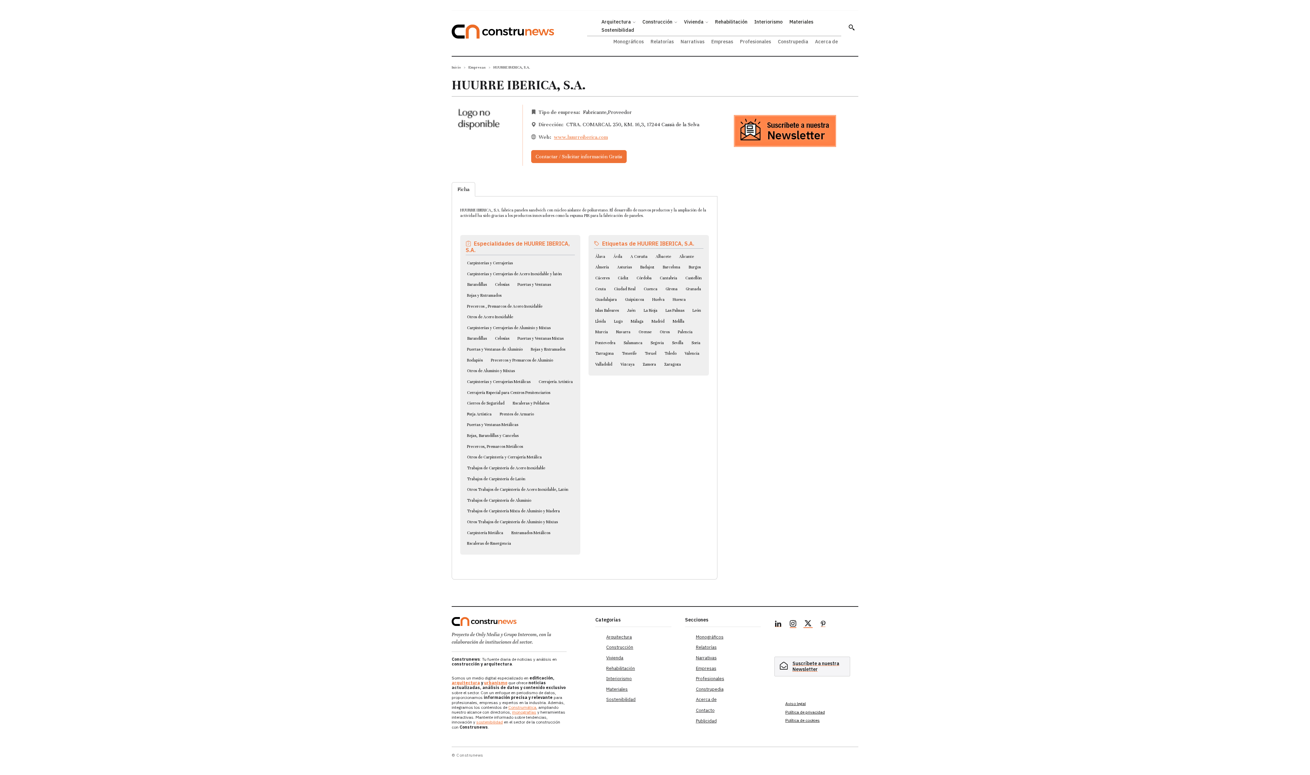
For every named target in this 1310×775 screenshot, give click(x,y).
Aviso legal (795, 703)
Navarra (623, 332)
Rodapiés (475, 360)
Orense (645, 332)
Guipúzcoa (634, 299)
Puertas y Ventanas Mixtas (541, 338)
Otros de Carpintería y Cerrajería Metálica (504, 457)
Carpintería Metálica (485, 532)
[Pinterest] (823, 624)
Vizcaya (628, 364)
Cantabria (668, 278)
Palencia (685, 332)
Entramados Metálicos (530, 532)
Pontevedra (605, 342)
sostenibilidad (489, 722)
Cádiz (623, 278)
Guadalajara (606, 299)
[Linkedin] (778, 624)
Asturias (624, 267)
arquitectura (466, 682)
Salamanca (633, 342)
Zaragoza (672, 364)
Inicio (456, 67)
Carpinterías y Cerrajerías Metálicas (498, 381)
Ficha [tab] (463, 189)
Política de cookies (802, 720)
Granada (693, 289)
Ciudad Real (625, 289)
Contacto (705, 710)
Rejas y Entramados (484, 295)
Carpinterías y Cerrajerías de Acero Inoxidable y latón (514, 274)
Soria (696, 342)
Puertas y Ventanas (534, 284)
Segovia (657, 342)
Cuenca (650, 289)
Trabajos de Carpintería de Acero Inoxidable (506, 468)
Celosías (502, 284)
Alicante (686, 256)
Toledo (670, 353)
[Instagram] (793, 624)
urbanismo (495, 682)
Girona (672, 289)
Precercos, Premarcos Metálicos (495, 446)
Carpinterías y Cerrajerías (490, 263)
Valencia (692, 353)
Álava (600, 256)
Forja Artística (479, 414)
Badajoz (647, 267)
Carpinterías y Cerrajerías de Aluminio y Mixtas (509, 327)
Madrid (658, 321)
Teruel (650, 353)
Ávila (617, 256)
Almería (602, 267)
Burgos (694, 267)
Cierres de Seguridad (486, 403)
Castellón (693, 278)
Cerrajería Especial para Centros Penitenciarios (508, 392)
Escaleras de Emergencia (489, 543)
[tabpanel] (584, 380)
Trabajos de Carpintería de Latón (496, 479)
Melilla (678, 321)
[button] (851, 27)
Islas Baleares (607, 310)
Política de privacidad (805, 712)
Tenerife (629, 353)
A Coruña (638, 256)
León (697, 310)
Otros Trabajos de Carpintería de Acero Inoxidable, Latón (517, 489)
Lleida (600, 321)
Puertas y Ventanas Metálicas (492, 424)
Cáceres (602, 278)
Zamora (649, 364)
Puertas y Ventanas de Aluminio (495, 349)
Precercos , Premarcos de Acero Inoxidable (504, 306)
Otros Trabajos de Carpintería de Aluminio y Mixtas (512, 522)
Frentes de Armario (517, 414)
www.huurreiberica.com (581, 137)
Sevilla (677, 342)
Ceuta (600, 289)
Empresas (477, 67)
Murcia (601, 332)
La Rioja (650, 310)
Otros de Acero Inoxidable (490, 317)
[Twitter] (808, 624)
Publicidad (706, 721)
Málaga (637, 321)
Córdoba (644, 278)
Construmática (522, 707)
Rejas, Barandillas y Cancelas (493, 435)
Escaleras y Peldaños (531, 403)
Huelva (658, 299)
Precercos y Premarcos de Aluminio (522, 360)
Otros (665, 332)
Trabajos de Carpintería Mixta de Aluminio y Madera (513, 511)
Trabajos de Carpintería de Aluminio (499, 500)
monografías (524, 712)
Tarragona (604, 353)
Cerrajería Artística (556, 381)
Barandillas (477, 284)
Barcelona (671, 267)
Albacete (663, 256)
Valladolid (603, 364)
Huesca (679, 299)
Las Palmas (675, 310)
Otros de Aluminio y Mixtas (491, 370)
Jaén (631, 310)
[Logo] (519, 621)
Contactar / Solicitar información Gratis (579, 156)
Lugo (618, 321)
